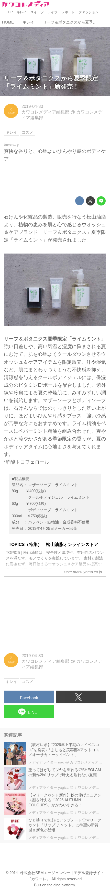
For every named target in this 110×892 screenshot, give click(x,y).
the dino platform (61, 885)
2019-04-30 (32, 106)
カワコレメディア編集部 (45, 112)
